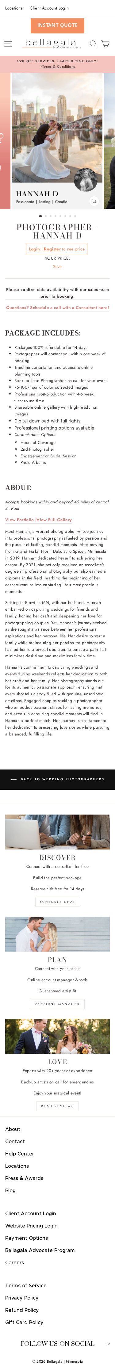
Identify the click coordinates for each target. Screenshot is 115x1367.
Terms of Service (26, 1285)
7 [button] (70, 216)
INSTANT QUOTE (57, 25)
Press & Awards (24, 1178)
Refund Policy (22, 1310)
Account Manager (57, 1004)
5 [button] (61, 216)
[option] (57, 64)
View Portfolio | (20, 520)
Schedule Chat (57, 901)
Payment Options (26, 1238)
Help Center (19, 1153)
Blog (10, 1190)
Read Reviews (57, 1106)
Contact (15, 1141)
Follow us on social (57, 1344)
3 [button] (51, 216)
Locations (13, 8)
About (12, 1129)
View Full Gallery (54, 520)
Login (34, 249)
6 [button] (65, 216)
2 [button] (46, 216)
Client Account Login (49, 8)
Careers (14, 1262)
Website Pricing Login (31, 1226)
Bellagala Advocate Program (40, 1250)
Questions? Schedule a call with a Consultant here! (57, 307)
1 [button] (40, 216)
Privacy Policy (22, 1298)
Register (52, 249)
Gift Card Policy (24, 1322)
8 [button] (75, 216)
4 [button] (56, 216)
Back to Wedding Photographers (62, 779)
